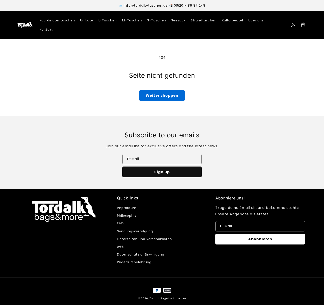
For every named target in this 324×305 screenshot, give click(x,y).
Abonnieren (260, 239)
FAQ (120, 223)
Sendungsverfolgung (135, 231)
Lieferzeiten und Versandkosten (144, 239)
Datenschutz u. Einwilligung (140, 254)
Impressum (126, 208)
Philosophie (127, 215)
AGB (120, 246)
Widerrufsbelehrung (134, 262)
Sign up (162, 171)
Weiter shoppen (162, 95)
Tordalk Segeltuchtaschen (167, 298)
